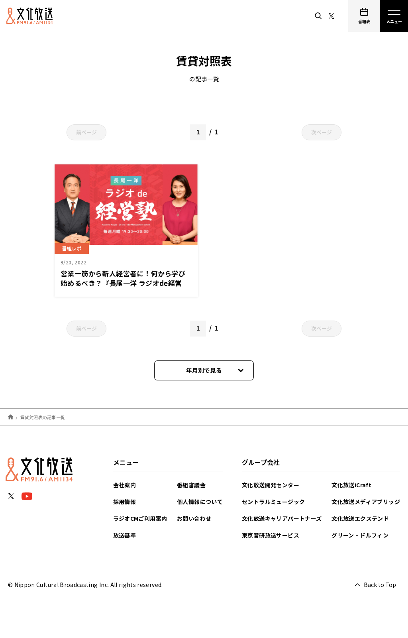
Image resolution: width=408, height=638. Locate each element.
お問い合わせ (194, 518)
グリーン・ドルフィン (360, 535)
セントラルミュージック (273, 502)
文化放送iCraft (351, 485)
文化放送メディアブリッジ (366, 502)
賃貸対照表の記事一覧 (42, 417)
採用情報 (124, 502)
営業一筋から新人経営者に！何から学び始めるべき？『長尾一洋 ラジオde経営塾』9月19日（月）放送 (123, 282)
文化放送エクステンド (360, 518)
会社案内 (124, 485)
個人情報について (200, 502)
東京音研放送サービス (270, 535)
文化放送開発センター (270, 485)
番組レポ (72, 248)
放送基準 (124, 535)
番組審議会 (191, 485)
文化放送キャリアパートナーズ (282, 518)
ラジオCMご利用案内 (140, 518)
